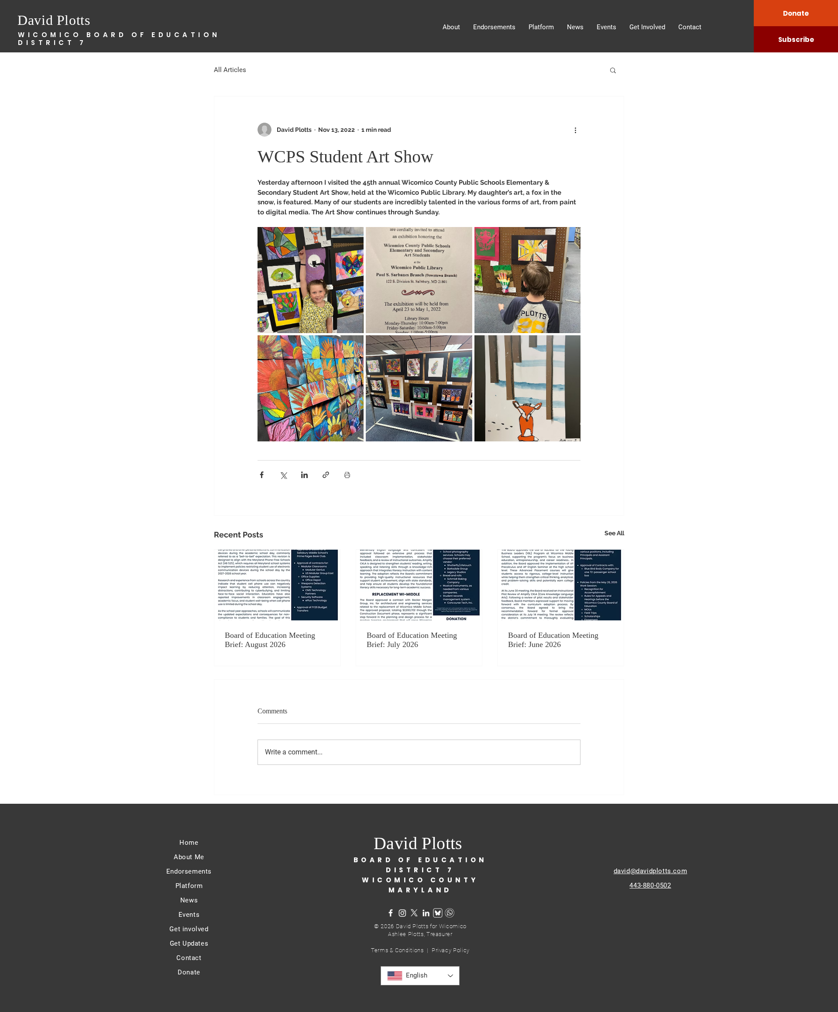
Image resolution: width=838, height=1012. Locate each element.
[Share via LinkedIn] (304, 475)
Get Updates (189, 943)
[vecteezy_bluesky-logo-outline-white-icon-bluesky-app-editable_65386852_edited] (438, 913)
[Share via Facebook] (262, 475)
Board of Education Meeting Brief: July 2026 (412, 640)
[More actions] (575, 129)
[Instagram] (402, 913)
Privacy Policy (451, 950)
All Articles (230, 70)
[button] (613, 69)
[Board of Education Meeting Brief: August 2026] (277, 585)
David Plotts (53, 20)
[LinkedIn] (426, 913)
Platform (189, 886)
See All (614, 533)
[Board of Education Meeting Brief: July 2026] (419, 585)
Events (189, 915)
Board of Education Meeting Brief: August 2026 (270, 640)
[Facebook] (390, 913)
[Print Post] (347, 475)
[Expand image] (311, 280)
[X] (414, 913)
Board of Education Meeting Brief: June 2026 (553, 640)
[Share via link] (326, 475)
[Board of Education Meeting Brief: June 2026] (561, 585)
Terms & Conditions (399, 950)
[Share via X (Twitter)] (283, 475)
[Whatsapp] (449, 913)
